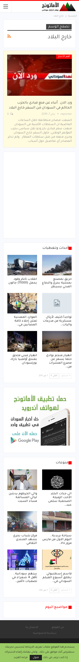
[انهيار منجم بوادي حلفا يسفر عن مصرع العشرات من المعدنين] (57, 341)
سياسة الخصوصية (44, 633)
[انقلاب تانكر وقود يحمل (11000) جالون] (22, 265)
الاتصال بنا (31, 627)
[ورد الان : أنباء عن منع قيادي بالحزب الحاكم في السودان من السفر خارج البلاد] (39, 75)
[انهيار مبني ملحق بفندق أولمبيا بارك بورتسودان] (22, 341)
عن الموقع (58, 627)
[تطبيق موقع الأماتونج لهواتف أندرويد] (40, 420)
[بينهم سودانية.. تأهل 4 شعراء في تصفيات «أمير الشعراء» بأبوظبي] (22, 560)
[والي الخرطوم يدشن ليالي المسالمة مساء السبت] (22, 479)
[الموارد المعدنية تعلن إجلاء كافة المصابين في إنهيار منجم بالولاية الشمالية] (22, 303)
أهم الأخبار (64, 56)
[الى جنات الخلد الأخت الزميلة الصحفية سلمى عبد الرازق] (57, 479)
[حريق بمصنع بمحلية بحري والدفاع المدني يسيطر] (57, 265)
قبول (36, 657)
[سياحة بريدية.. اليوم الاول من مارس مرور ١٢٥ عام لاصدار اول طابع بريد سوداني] (57, 521)
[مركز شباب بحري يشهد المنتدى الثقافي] (22, 521)
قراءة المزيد (21, 657)
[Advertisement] (39, 195)
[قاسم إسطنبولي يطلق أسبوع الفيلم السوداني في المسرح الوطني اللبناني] (57, 560)
